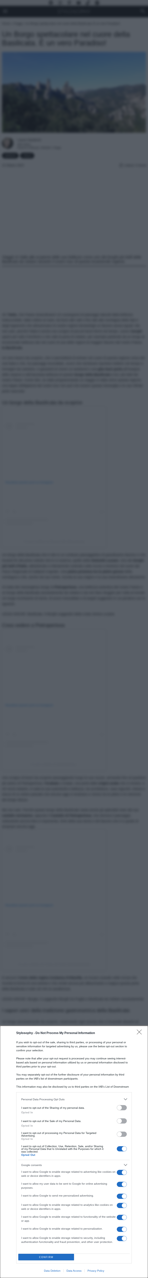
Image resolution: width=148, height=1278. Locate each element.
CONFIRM (46, 1257)
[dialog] (74, 1152)
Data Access (74, 1270)
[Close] (140, 1033)
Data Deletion (52, 1270)
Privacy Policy (95, 1270)
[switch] (122, 1107)
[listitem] (74, 1099)
